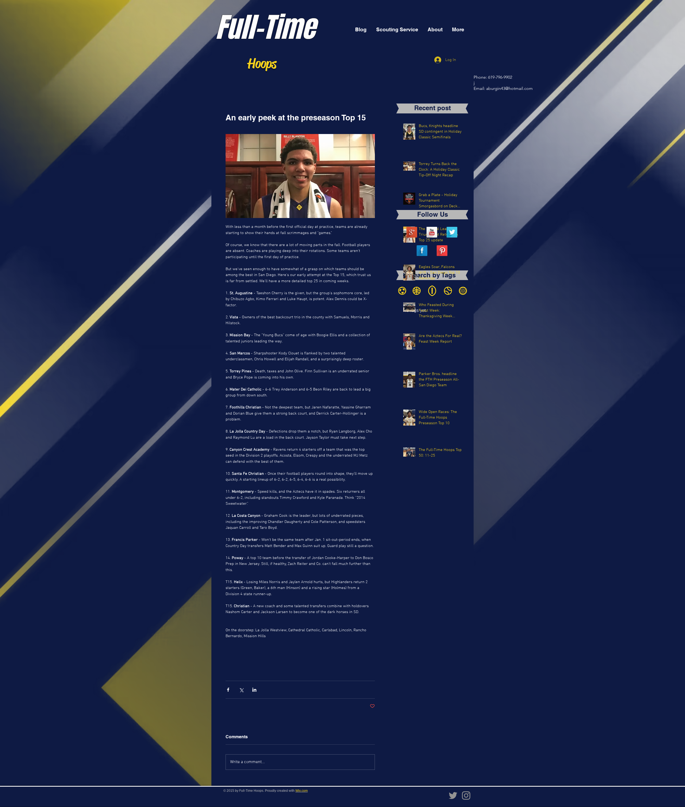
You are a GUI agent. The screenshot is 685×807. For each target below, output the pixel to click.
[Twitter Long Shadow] (452, 232)
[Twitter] (453, 795)
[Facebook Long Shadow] (422, 250)
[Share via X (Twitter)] (241, 689)
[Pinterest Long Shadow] (442, 250)
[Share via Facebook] (228, 689)
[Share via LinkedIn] (254, 689)
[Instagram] (466, 795)
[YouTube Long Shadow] (432, 232)
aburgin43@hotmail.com (509, 88)
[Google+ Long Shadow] (411, 232)
